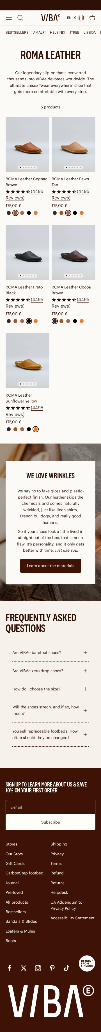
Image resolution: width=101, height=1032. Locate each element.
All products (17, 902)
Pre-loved (14, 892)
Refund (57, 873)
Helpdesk (59, 892)
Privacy (57, 853)
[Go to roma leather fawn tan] (73, 144)
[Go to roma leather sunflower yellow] (27, 360)
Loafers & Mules (20, 931)
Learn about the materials (50, 565)
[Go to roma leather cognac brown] (27, 144)
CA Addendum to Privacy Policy (66, 905)
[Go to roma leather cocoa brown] (73, 252)
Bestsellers (16, 911)
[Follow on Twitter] (23, 968)
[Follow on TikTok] (66, 968)
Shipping (58, 844)
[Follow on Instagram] (38, 968)
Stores (11, 844)
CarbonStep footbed (24, 873)
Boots (11, 940)
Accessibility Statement (72, 917)
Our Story (14, 853)
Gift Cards (15, 863)
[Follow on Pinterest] (52, 968)
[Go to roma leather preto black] (27, 252)
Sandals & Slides (21, 921)
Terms (56, 863)
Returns (57, 882)
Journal (12, 882)
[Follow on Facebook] (9, 968)
